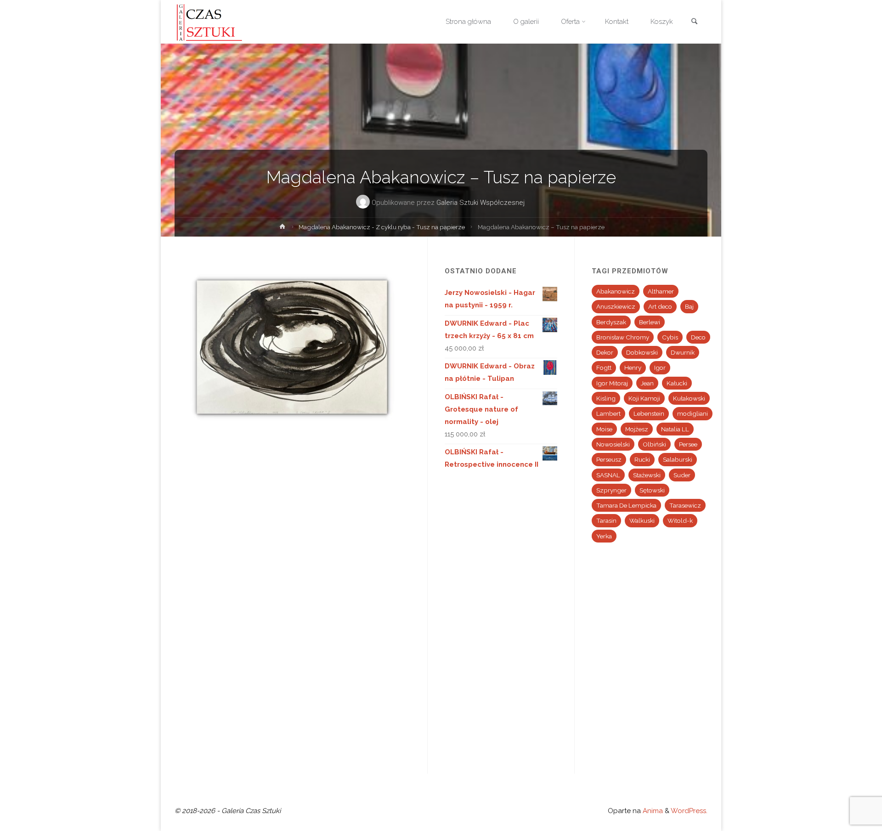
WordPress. (689, 811)
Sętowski (652, 490)
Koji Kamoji (644, 398)
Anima (652, 811)
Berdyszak (611, 322)
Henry (632, 367)
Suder (681, 475)
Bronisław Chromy (622, 337)
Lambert (608, 413)
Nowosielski (613, 444)
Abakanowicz (615, 291)
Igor (660, 367)
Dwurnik (683, 352)
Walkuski (642, 520)
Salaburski (677, 459)
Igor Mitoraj (612, 383)
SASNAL (608, 475)
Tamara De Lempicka (626, 505)
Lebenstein (648, 413)
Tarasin (606, 520)
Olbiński (654, 444)
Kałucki (677, 383)
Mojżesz (636, 429)
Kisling (606, 398)
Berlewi (649, 322)
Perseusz (609, 459)
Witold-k (680, 520)
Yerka (604, 536)
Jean (647, 383)
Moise (604, 429)
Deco (698, 337)
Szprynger (611, 490)
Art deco (660, 306)
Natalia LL (675, 429)
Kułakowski (689, 398)
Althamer (661, 291)
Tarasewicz (685, 505)
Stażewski (647, 475)
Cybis (670, 337)
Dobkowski (642, 352)
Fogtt (603, 367)
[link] (694, 22)
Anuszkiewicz (615, 306)
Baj (689, 306)
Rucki (642, 459)
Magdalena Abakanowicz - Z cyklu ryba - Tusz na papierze (382, 227)
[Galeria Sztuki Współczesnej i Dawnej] (212, 21)
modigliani (692, 413)
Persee (688, 444)
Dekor (604, 352)
